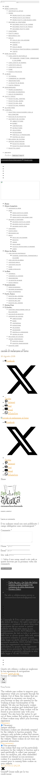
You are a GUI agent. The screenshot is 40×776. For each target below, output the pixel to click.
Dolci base (17, 47)
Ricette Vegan (18, 144)
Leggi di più (13, 673)
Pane (11, 69)
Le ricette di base (16, 83)
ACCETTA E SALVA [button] (10, 766)
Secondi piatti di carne (22, 24)
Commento (6, 530)
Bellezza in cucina (17, 139)
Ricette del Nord (16, 101)
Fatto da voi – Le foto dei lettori (23, 582)
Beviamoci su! (14, 36)
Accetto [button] (4, 673)
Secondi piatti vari (20, 29)
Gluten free (10, 108)
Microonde (17, 132)
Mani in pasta (10, 54)
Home (7, 6)
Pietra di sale (18, 137)
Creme (14, 45)
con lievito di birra (17, 63)
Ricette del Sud (15, 103)
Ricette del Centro (17, 99)
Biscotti (16, 42)
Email (4, 551)
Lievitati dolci (15, 65)
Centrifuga (17, 126)
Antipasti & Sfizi (16, 11)
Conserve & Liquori (17, 78)
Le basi (8, 74)
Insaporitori (14, 81)
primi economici (16, 90)
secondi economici (17, 92)
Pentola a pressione (21, 135)
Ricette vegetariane (21, 146)
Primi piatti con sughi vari (24, 20)
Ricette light (14, 148)
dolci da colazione (21, 40)
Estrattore (17, 128)
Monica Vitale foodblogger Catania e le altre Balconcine (21, 585)
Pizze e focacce (15, 72)
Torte (14, 51)
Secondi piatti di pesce (22, 27)
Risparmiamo (10, 87)
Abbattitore (17, 121)
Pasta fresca (14, 85)
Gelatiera (16, 130)
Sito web (5, 555)
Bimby (14, 123)
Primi (11, 13)
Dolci (11, 38)
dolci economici (16, 94)
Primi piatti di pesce (21, 17)
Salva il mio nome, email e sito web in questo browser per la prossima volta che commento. (19, 561)
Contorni (13, 31)
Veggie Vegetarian (16, 141)
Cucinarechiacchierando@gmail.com (16, 160)
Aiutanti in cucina (17, 119)
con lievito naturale (18, 56)
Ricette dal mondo (17, 105)
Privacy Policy (15, 589)
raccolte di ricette (17, 117)
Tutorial (12, 76)
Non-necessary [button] (7, 743)
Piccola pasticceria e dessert (25, 49)
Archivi (8, 155)
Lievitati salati (15, 67)
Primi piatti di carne (21, 15)
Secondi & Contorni (17, 22)
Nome (4, 546)
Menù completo (11, 8)
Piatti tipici (10, 96)
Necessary (7, 725)
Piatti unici (14, 33)
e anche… (8, 110)
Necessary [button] (5, 723)
